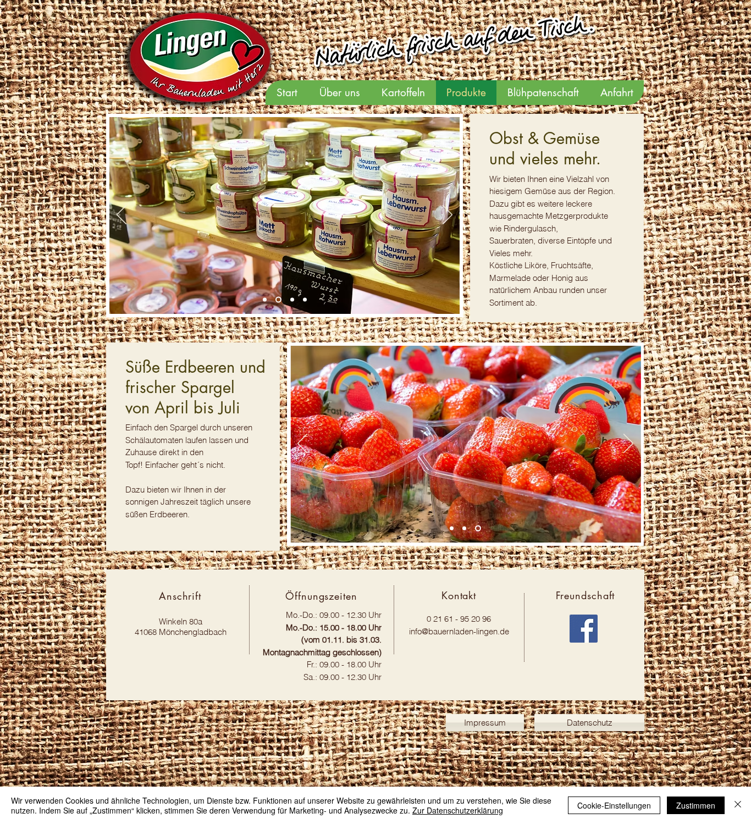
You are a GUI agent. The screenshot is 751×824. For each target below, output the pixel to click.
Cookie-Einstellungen (614, 805)
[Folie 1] (292, 300)
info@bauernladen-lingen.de (459, 631)
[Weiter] (447, 215)
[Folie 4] (305, 300)
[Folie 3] (265, 300)
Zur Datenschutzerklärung (457, 810)
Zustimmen (695, 805)
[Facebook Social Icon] (584, 629)
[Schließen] (737, 805)
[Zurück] (121, 215)
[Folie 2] (278, 300)
